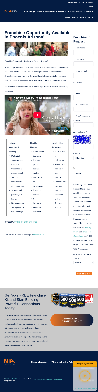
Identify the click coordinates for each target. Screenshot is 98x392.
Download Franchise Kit (72, 320)
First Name (80, 48)
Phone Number (81, 104)
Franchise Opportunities (25, 222)
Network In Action (39, 362)
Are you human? (80, 132)
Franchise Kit (38, 235)
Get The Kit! (84, 274)
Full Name (77, 82)
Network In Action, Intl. (13, 378)
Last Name (79, 59)
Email (77, 93)
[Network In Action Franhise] (10, 361)
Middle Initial (81, 71)
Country (76, 153)
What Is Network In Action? (64, 362)
